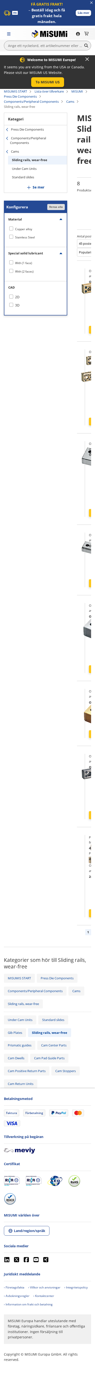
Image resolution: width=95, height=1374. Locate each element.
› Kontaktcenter (43, 1296)
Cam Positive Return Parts (27, 1071)
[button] (83, 13)
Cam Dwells (16, 1058)
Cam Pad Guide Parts (49, 1058)
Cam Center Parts (53, 1045)
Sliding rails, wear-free (29, 160)
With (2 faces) (24, 271)
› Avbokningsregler (16, 1296)
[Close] (87, 59)
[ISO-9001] (12, 1181)
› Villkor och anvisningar (44, 1287)
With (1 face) (23, 263)
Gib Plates (15, 1032)
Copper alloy (23, 229)
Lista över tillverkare (49, 91)
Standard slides (23, 177)
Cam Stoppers (65, 1071)
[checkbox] (35, 229)
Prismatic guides (19, 1045)
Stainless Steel (25, 237)
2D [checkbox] (17, 297)
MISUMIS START (15, 91)
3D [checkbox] (17, 305)
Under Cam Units (24, 168)
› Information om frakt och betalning (28, 1304)
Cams (70, 101)
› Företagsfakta (14, 1287)
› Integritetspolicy (76, 1287)
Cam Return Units (20, 1084)
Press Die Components (20, 96)
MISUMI (77, 91)
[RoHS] (74, 1181)
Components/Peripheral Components (31, 101)
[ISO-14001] (33, 1181)
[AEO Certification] (54, 1181)
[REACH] (10, 1199)
